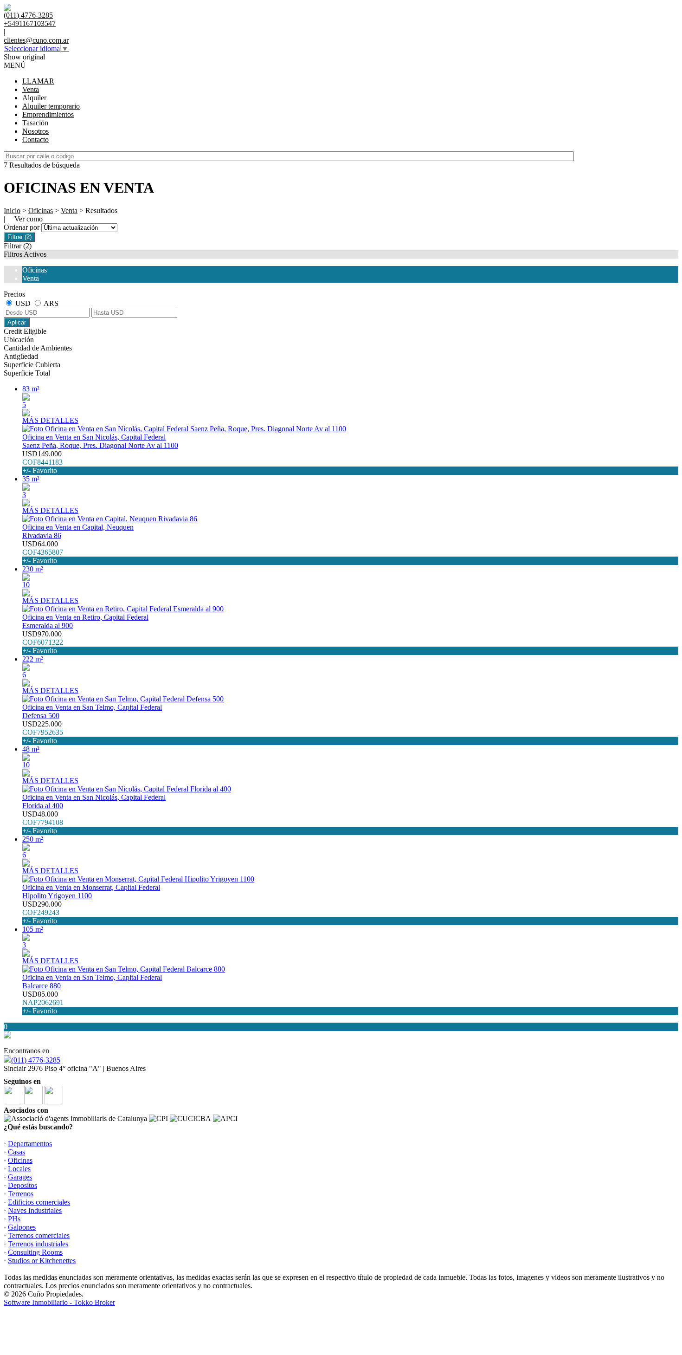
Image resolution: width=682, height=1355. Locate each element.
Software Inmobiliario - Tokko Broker (59, 1302)
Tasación (35, 123)
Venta (30, 89)
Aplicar (16, 322)
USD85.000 (43, 1002)
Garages (20, 1177)
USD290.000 (42, 912)
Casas (16, 1152)
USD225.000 (42, 732)
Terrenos (20, 1194)
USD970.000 (42, 642)
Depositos (22, 1185)
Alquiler (34, 98)
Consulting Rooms (35, 1252)
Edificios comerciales (39, 1202)
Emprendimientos (48, 114)
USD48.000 (42, 822)
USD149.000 (42, 462)
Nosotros (35, 131)
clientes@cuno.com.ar (36, 40)
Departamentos (30, 1144)
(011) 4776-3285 (35, 1060)
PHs (14, 1219)
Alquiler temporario (51, 106)
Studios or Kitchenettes (42, 1260)
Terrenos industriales (38, 1244)
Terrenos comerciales (39, 1235)
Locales (19, 1169)
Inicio (12, 210)
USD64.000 (42, 552)
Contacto (35, 139)
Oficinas (40, 210)
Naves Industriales (35, 1210)
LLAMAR (38, 81)
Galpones (22, 1227)
